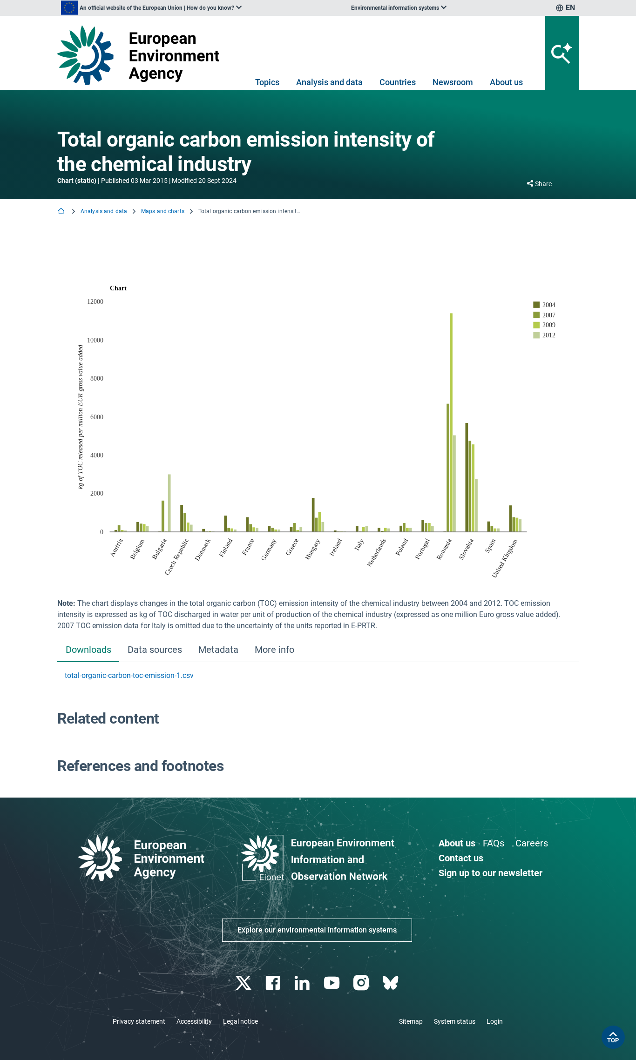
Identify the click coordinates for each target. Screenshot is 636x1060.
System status (454, 1021)
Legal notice (240, 1021)
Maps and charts (162, 211)
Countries (397, 82)
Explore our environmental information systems (317, 930)
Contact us (461, 858)
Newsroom (453, 82)
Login (495, 1021)
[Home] (62, 212)
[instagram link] (362, 983)
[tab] (88, 651)
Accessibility (194, 1021)
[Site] (141, 55)
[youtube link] (333, 983)
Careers (531, 843)
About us (506, 82)
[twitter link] (244, 983)
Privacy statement (139, 1021)
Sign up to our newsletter (490, 873)
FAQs (493, 843)
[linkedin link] (303, 983)
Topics (267, 82)
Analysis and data (329, 82)
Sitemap (411, 1021)
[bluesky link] (391, 983)
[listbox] (151, 8)
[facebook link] (274, 983)
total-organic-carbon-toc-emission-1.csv (129, 675)
